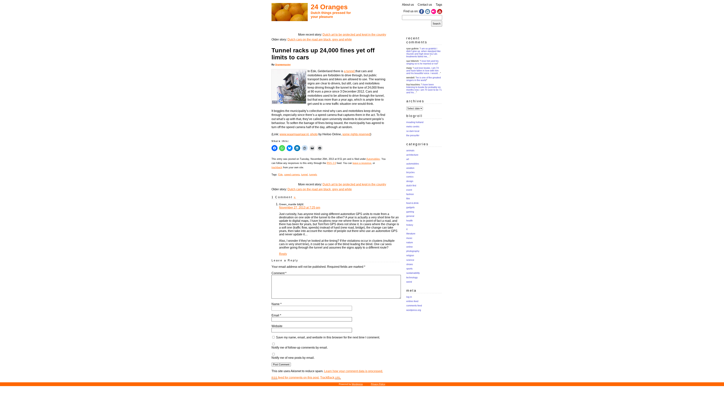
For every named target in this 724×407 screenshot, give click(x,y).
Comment (279, 273)
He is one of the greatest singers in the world (423, 79)
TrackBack (330, 377)
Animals (410, 150)
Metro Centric (413, 126)
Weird (409, 282)
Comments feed (414, 305)
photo (314, 134)
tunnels (313, 174)
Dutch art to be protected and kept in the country (354, 34)
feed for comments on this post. (295, 377)
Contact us (425, 4)
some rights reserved (356, 134)
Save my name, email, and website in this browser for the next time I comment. (328, 337)
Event (409, 190)
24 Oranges (329, 7)
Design (409, 181)
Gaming (410, 211)
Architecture (412, 155)
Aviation (410, 168)
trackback (277, 167)
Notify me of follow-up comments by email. (300, 347)
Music (409, 238)
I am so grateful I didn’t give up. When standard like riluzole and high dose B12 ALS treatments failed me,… (423, 52)
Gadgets (410, 207)
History (409, 225)
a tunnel (349, 71)
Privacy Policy (378, 384)
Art (407, 159)
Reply (283, 254)
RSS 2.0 (331, 163)
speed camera (292, 174)
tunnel (304, 174)
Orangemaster (283, 64)
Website (277, 326)
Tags (439, 4)
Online (409, 247)
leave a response (362, 163)
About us (408, 4)
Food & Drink (412, 203)
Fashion (410, 194)
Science (410, 260)
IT (406, 229)
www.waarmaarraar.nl (294, 134)
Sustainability (413, 273)
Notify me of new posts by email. (293, 357)
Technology (412, 277)
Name (276, 304)
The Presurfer (412, 135)
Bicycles (410, 172)
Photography (412, 251)
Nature (409, 242)
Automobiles (373, 159)
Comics (409, 176)
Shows (409, 264)
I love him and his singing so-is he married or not (422, 62)
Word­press (357, 384)
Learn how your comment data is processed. (353, 371)
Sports (409, 268)
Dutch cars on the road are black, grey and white (320, 39)
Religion (410, 255)
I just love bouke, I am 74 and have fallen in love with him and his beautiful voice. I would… (423, 71)
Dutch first (411, 185)
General (410, 216)
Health (409, 220)
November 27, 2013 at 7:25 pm (299, 207)
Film (408, 198)
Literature (410, 233)
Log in (409, 297)
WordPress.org (413, 310)
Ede (280, 174)
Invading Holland (414, 122)
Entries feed (412, 301)
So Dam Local (412, 131)
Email (276, 315)
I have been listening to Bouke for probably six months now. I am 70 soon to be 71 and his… (424, 88)
